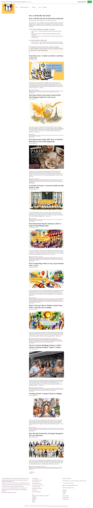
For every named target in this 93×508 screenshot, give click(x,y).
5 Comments (32, 92)
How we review (66, 495)
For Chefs (53, 339)
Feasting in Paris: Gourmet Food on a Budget (45, 393)
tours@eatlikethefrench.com (72, 485)
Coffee (57, 298)
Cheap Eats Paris (45, 428)
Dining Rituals (42, 179)
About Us (34, 7)
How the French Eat (35, 256)
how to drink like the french (40, 91)
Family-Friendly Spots (41, 299)
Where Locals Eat (33, 430)
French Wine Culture (36, 36)
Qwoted (64, 493)
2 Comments (32, 469)
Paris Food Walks (48, 301)
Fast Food (55, 467)
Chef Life (46, 298)
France (58, 135)
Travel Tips (39, 302)
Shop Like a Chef (34, 302)
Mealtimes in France (32, 181)
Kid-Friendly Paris (55, 300)
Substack (64, 491)
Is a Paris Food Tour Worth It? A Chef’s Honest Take (12, 486)
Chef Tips (49, 298)
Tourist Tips (37, 260)
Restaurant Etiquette (60, 181)
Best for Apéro (34, 135)
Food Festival (48, 135)
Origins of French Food (49, 338)
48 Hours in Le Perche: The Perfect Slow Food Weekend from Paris (15, 483)
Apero (31, 135)
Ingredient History (52, 341)
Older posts (32, 472)
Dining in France (37, 179)
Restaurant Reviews (32, 182)
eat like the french (47, 179)
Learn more (29, 1)
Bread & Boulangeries (33, 298)
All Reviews (34, 490)
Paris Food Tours (56, 91)
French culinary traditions (45, 340)
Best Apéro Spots (35, 43)
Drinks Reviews (43, 135)
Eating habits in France (54, 179)
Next (32, 473)
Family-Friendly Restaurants (33, 299)
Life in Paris (59, 180)
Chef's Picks (53, 298)
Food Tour (46, 299)
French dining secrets (37, 180)
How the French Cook (35, 338)
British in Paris (32, 179)
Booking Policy (66, 499)
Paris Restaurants (46, 181)
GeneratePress (66, 506)
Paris (47, 91)
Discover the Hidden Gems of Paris (9, 492)
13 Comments (32, 221)
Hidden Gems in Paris (32, 91)
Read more (41, 87)
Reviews (33, 134)
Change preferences (82, 1)
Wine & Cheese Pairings (36, 33)
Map (45, 91)
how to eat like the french (53, 180)
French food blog (59, 340)
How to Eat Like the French (37, 485)
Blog (40, 7)
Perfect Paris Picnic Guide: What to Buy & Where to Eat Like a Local (16, 484)
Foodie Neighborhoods (52, 299)
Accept (89, 1)
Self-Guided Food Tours (37, 480)
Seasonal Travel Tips (48, 390)
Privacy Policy (66, 497)
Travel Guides (37, 178)
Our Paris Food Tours (24, 7)
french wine (31, 341)
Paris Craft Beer (35, 42)
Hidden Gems (61, 299)
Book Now (45, 7)
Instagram (65, 490)
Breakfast (38, 298)
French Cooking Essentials (37, 340)
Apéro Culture (34, 31)
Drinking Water (53, 388)
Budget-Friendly (44, 388)
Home (17, 7)
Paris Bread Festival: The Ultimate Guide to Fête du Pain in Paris (15, 478)
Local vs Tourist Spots (32, 301)
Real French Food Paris (52, 181)
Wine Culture (54, 390)
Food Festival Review (53, 135)
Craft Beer (38, 135)
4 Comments (32, 261)
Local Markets (50, 429)
